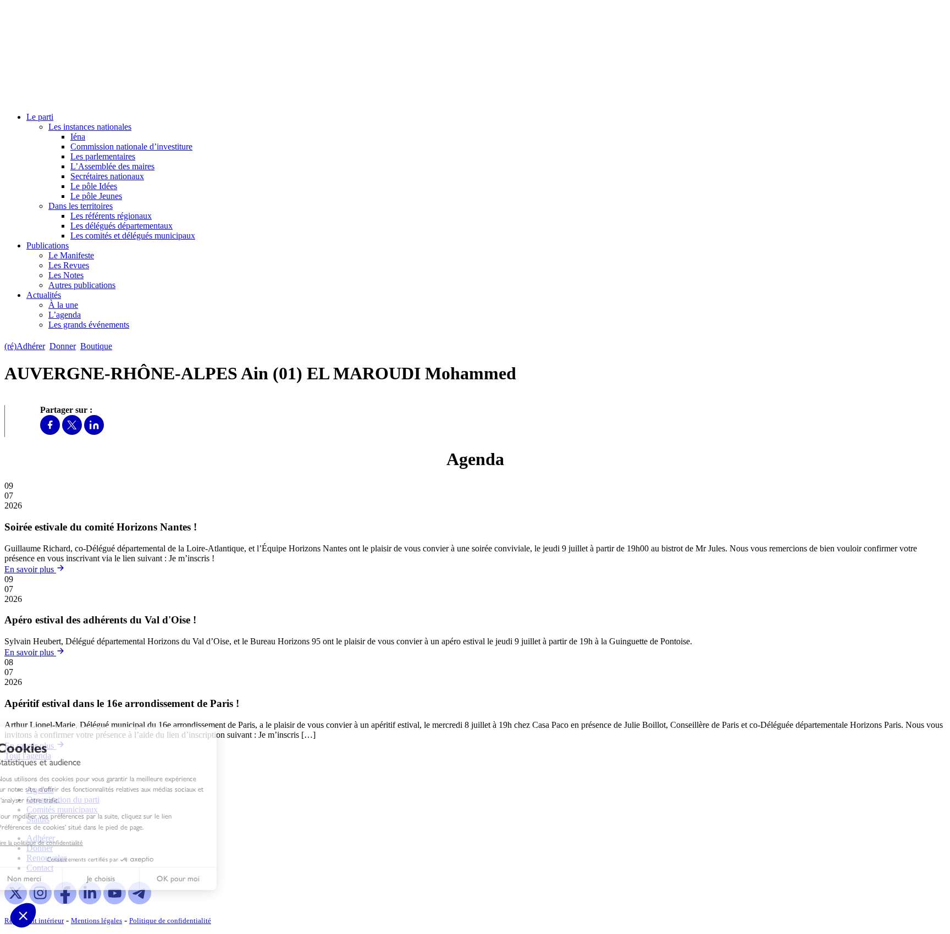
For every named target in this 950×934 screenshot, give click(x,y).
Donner (62, 346)
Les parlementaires (102, 156)
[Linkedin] (94, 431)
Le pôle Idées (93, 186)
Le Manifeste (71, 255)
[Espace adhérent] (136, 346)
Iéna (77, 136)
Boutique (96, 346)
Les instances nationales (89, 126)
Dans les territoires (80, 206)
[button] (23, 915)
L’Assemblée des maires (112, 166)
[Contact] (122, 346)
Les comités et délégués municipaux (132, 235)
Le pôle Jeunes (96, 196)
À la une (63, 305)
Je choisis (126, 878)
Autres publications (81, 285)
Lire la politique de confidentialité (65, 843)
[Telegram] (139, 901)
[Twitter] (72, 431)
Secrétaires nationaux (107, 176)
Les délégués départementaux (121, 225)
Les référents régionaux (111, 215)
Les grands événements (88, 324)
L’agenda (64, 314)
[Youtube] (114, 901)
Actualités (43, 295)
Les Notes (66, 275)
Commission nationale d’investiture (131, 146)
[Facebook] (50, 431)
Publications (47, 245)
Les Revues (68, 265)
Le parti (39, 116)
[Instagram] (40, 901)
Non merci (49, 878)
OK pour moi (203, 878)
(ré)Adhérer (24, 346)
